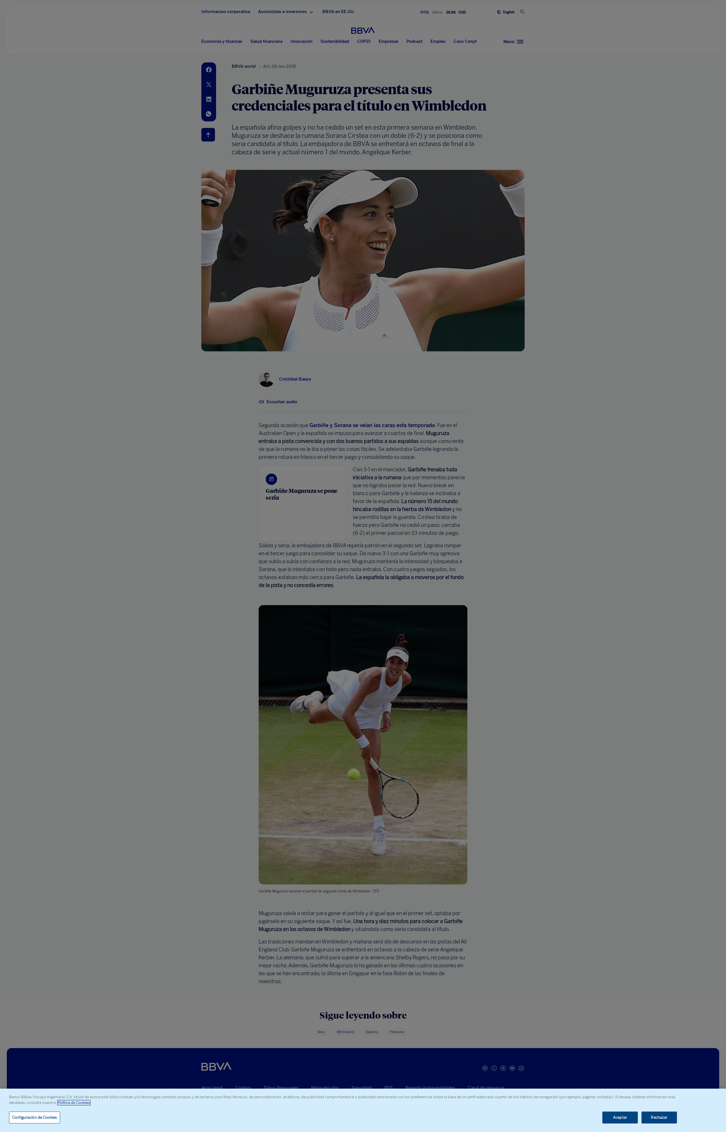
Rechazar (659, 1117)
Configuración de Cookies (34, 1117)
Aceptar (620, 1117)
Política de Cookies (74, 1103)
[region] (363, 1110)
